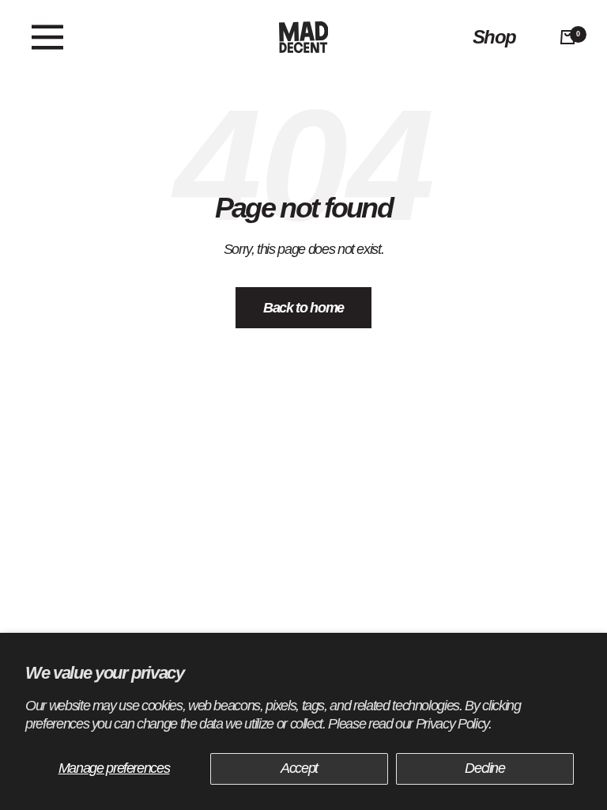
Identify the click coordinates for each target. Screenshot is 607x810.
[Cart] (567, 37)
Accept (299, 768)
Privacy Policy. (454, 724)
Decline (485, 768)
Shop (494, 37)
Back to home (303, 308)
